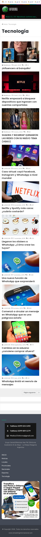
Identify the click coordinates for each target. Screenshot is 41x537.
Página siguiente (30, 392)
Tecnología (6, 476)
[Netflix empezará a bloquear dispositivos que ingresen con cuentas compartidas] (20, 82)
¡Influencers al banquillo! (16, 68)
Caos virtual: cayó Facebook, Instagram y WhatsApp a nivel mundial (19, 175)
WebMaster (7, 65)
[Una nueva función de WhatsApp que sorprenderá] (20, 262)
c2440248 (7, 168)
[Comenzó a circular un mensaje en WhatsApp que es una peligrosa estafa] (20, 295)
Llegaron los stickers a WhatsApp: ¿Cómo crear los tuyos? (18, 245)
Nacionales (6, 469)
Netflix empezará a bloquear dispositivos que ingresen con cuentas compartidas (19, 102)
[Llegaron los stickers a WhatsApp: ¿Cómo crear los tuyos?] (20, 225)
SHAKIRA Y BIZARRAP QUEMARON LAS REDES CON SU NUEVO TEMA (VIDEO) (20, 138)
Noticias (5, 458)
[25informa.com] (10, 9)
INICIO (4, 455)
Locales (4, 462)
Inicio (5, 24)
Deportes (5, 473)
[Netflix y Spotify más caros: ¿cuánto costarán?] (20, 192)
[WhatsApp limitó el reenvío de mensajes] (20, 365)
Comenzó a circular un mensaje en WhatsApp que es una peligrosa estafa (20, 314)
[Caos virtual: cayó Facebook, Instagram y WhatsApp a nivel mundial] (20, 155)
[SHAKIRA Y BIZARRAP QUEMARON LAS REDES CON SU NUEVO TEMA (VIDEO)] (20, 119)
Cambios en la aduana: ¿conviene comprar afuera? (18, 349)
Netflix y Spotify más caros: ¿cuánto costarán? (18, 210)
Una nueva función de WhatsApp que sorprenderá (18, 279)
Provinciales (6, 466)
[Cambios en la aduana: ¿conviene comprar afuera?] (20, 331)
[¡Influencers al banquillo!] (20, 52)
